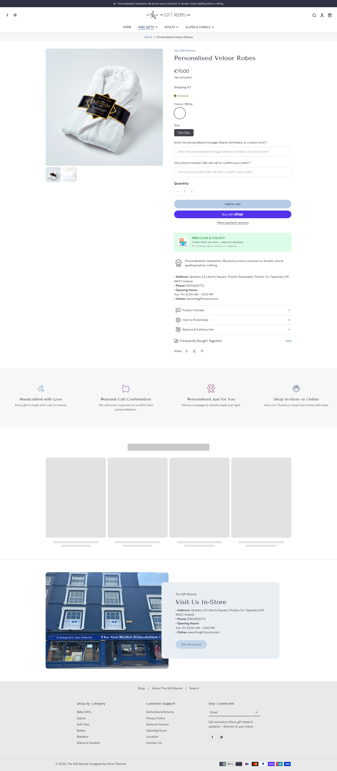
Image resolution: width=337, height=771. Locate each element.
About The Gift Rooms (167, 688)
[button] (232, 204)
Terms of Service (157, 724)
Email (213, 712)
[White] (179, 113)
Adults (81, 718)
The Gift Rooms (184, 50)
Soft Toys (83, 724)
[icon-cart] (329, 15)
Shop (141, 688)
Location (152, 737)
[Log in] (322, 15)
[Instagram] (15, 15)
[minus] (177, 191)
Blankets (82, 737)
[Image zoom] (104, 107)
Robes (81, 730)
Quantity (181, 183)
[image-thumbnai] (53, 174)
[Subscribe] (256, 712)
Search (194, 688)
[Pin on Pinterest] (202, 351)
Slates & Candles (88, 743)
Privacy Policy (155, 718)
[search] (314, 15)
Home (148, 37)
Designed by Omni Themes (107, 764)
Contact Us (154, 743)
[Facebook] (7, 15)
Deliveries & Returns (160, 712)
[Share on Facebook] (186, 351)
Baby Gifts (84, 712)
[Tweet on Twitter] (194, 351)
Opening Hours (156, 730)
